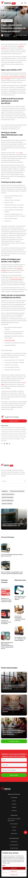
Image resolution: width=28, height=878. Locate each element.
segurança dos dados (16, 279)
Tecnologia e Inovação (17, 491)
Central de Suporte (14, 844)
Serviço (14, 800)
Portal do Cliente (14, 848)
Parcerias (14, 827)
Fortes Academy (14, 823)
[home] (8, 3)
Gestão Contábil (7, 20)
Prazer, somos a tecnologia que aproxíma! (14, 819)
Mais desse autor (14, 421)
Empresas (4, 491)
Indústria (14, 807)
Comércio (14, 804)
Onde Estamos (14, 833)
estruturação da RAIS (9, 340)
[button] (22, 3)
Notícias (14, 830)
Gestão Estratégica (8, 494)
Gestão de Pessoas (7, 497)
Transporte (14, 810)
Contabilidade (14, 797)
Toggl (21, 152)
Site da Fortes (14, 841)
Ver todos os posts (14, 741)
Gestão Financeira (7, 500)
